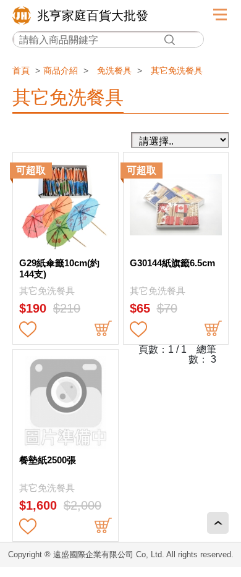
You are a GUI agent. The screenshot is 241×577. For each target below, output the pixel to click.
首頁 (21, 70)
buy (103, 329)
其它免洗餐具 (177, 70)
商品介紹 (60, 70)
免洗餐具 (114, 70)
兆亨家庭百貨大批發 (92, 15)
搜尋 (169, 40)
